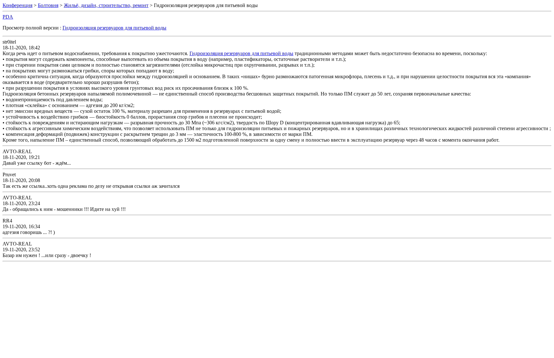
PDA (8, 17)
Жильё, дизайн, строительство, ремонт (106, 5)
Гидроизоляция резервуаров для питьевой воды (114, 27)
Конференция (17, 5)
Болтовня (48, 5)
